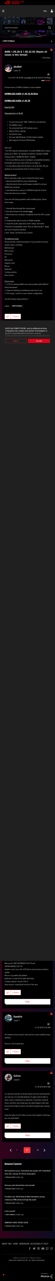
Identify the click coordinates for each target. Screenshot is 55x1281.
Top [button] (3, 1275)
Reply (27, 1001)
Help (45, 11)
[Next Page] (44, 1150)
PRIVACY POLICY (35, 1258)
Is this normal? (10, 1211)
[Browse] (4, 11)
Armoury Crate (10, 1177)
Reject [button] (16, 341)
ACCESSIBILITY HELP (39, 1244)
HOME (15, 1244)
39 (38, 1150)
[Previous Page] (11, 1150)
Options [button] (51, 41)
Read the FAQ (9, 107)
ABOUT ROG (7, 1244)
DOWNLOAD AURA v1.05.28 (17, 100)
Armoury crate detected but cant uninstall (20, 1185)
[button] (8, 316)
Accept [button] (39, 341)
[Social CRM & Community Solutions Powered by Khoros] (46, 1276)
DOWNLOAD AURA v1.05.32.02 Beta (21, 93)
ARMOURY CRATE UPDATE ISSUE (16, 1223)
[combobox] (27, 28)
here (30, 211)
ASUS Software (9, 41)
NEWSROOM (24, 1244)
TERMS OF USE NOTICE (20, 1258)
